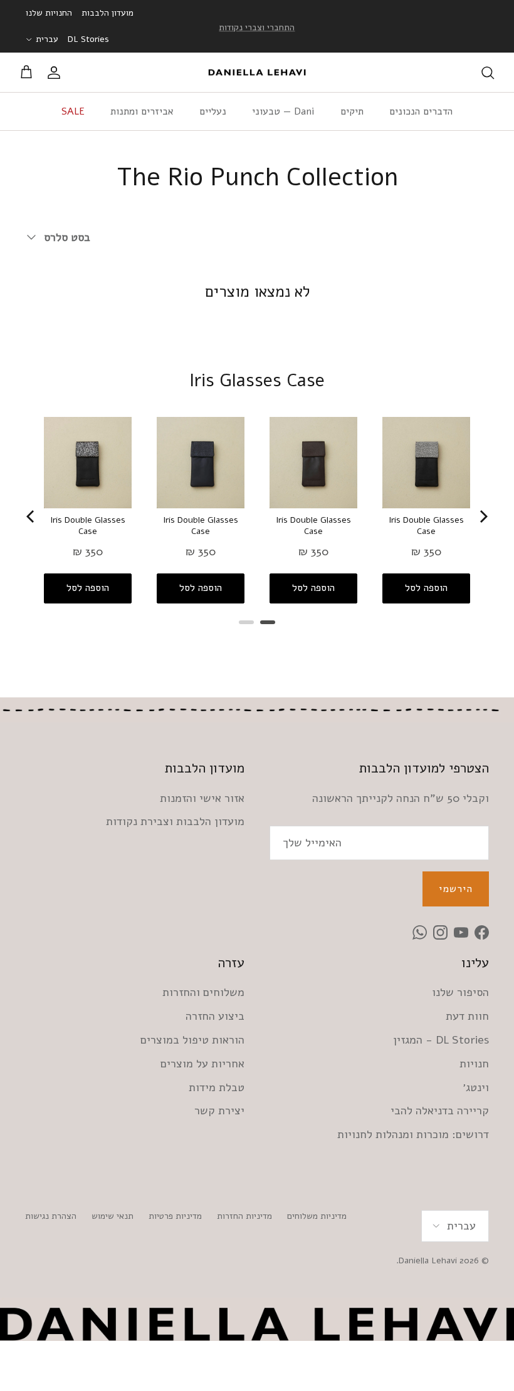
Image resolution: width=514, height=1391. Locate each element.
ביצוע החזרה (215, 1016)
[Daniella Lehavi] (257, 72)
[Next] (482, 516)
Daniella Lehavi (428, 1260)
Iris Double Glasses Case (87, 526)
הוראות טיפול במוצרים (192, 1039)
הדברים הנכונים (421, 111)
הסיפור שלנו (460, 992)
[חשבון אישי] (56, 72)
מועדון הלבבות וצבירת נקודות (175, 821)
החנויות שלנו (49, 13)
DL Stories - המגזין (441, 1039)
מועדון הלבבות (107, 13)
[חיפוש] (487, 72)
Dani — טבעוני (283, 111)
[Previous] (31, 516)
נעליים (212, 111)
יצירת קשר (219, 1110)
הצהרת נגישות (50, 1216)
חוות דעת (467, 1016)
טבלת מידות (216, 1087)
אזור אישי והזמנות (202, 798)
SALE (73, 111)
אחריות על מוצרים (202, 1063)
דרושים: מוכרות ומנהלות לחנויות (413, 1134)
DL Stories (88, 39)
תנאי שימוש (113, 1216)
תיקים (352, 111)
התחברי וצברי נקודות (257, 26)
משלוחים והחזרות (203, 992)
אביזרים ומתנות (142, 111)
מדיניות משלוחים (317, 1216)
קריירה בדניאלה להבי (440, 1110)
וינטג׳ (476, 1087)
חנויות (474, 1063)
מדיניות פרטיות (175, 1216)
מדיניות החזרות (244, 1216)
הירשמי (456, 889)
